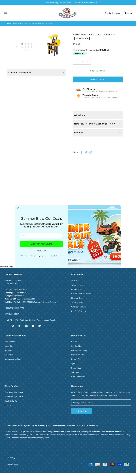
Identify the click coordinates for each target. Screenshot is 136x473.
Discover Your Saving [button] (41, 244)
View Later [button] (41, 251)
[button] (18, 208)
